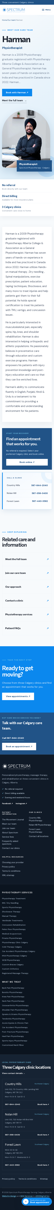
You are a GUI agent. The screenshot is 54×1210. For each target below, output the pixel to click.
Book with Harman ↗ (17, 92)
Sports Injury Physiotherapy (14, 1040)
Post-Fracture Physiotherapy (15, 1032)
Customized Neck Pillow (13, 1045)
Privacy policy (8, 866)
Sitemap (44, 1179)
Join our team (8, 828)
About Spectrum (10, 832)
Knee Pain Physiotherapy (13, 996)
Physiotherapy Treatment (14, 898)
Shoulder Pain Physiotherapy (15, 1010)
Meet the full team (14, 100)
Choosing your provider (13, 862)
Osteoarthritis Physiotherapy (15, 1005)
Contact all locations (38, 836)
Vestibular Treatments (12, 920)
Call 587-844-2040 (13, 738)
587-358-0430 (12, 1135)
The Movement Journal (13, 819)
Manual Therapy (9, 916)
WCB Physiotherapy (11, 960)
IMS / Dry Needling (10, 903)
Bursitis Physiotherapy (12, 992)
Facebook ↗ (7, 803)
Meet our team (9, 824)
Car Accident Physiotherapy (15, 1027)
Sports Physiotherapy (12, 907)
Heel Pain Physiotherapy (13, 1036)
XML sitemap (8, 875)
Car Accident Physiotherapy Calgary (18, 951)
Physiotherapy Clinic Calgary (15, 942)
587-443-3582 (12, 1165)
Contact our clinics (11, 848)
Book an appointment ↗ (19, 746)
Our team (11, 20)
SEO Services (26, 1196)
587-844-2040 (12, 1104)
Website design (9, 1196)
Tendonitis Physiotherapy (13, 1018)
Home (4, 20)
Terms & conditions (11, 871)
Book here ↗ (43, 1104)
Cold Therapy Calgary (12, 947)
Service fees (8, 837)
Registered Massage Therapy (15, 973)
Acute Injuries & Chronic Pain (15, 1023)
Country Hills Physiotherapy (35, 819)
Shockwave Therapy (11, 911)
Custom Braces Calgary (13, 964)
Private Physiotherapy (12, 938)
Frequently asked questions (10, 842)
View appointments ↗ (18, 696)
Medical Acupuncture (11, 933)
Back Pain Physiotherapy (13, 988)
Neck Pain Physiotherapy (13, 1001)
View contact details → (13, 1073)
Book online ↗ (27, 462)
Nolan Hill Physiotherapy (40, 825)
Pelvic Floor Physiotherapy (14, 929)
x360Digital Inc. (42, 1196)
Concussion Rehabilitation (14, 925)
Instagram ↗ (21, 803)
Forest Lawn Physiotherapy (35, 830)
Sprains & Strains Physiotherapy (16, 1014)
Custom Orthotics (10, 969)
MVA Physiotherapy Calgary (14, 955)
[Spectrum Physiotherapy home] (14, 9)
